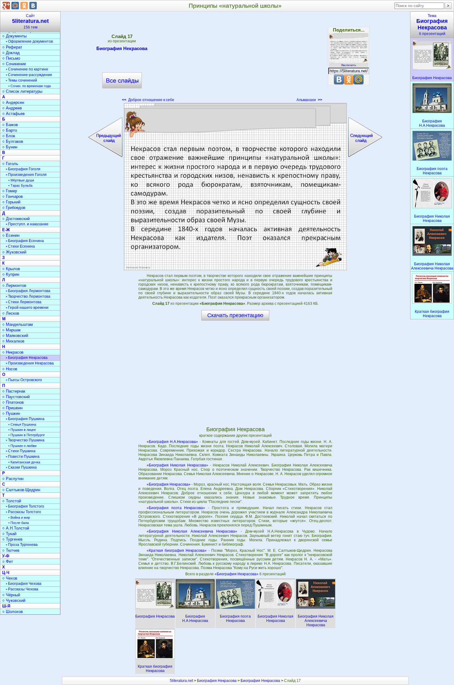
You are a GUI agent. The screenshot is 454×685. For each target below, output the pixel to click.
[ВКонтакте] (33, 5)
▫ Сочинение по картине (27, 69)
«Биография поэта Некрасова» (176, 508)
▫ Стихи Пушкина (21, 451)
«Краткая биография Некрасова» (177, 550)
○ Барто (9, 130)
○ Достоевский (16, 218)
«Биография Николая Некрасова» (177, 465)
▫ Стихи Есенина (20, 246)
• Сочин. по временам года (29, 86)
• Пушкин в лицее (22, 430)
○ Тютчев (10, 550)
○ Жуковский (14, 252)
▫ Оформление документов (29, 41)
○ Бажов (10, 124)
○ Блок (8, 136)
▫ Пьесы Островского (24, 380)
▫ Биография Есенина (25, 241)
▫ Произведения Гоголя (26, 174)
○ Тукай (9, 533)
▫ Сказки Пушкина (21, 467)
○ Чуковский (13, 600)
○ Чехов (9, 578)
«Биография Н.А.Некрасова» (172, 442)
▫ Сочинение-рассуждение (29, 75)
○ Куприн (10, 274)
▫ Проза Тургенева (22, 544)
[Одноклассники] (24, 5)
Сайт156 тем (30, 21)
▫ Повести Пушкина (23, 456)
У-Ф (5, 556)
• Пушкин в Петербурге (26, 435)
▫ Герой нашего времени (27, 307)
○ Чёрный (11, 595)
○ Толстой (11, 501)
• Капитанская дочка (24, 462)
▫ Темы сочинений (21, 80)
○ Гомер (9, 191)
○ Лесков (10, 313)
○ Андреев (12, 108)
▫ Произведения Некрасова (30, 363)
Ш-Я (6, 606)
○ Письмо (11, 58)
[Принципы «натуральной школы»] (235, 186)
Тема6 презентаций (432, 25)
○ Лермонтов (14, 285)
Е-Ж (6, 230)
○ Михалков (13, 341)
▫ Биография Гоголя (23, 169)
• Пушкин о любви (22, 446)
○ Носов (9, 369)
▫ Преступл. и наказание (27, 224)
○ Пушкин (11, 413)
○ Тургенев (12, 539)
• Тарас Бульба (20, 185)
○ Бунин (9, 147)
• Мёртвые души (21, 180)
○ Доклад (11, 52)
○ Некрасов (12, 352)
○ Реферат (12, 47)
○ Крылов (11, 268)
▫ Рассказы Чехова (22, 589)
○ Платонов (13, 402)
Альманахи (309, 100)
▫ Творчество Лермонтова (28, 296)
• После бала (18, 523)
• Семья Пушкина (22, 424)
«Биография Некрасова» (169, 484)
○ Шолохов (12, 611)
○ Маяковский (15, 335)
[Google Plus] (6, 5)
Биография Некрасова (121, 48)
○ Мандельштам (17, 324)
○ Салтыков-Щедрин (21, 489)
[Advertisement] (235, 58)
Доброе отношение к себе (148, 100)
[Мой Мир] (15, 5)
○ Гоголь (10, 163)
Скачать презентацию (235, 315)
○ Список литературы (22, 91)
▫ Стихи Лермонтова (23, 302)
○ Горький (11, 202)
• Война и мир (19, 517)
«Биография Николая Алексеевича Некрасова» (192, 531)
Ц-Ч (5, 572)
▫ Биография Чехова (23, 583)
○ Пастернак (13, 391)
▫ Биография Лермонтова (28, 291)
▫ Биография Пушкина (25, 419)
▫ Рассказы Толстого (23, 512)
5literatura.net (181, 681)
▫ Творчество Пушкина (25, 440)
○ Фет (7, 561)
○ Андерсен (13, 102)
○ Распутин (12, 478)
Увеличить (348, 65)
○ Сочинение (14, 64)
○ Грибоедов (13, 207)
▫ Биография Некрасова (27, 357)
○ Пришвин (12, 408)
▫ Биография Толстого (25, 506)
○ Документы (14, 36)
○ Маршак (11, 330)
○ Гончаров (12, 196)
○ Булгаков (12, 141)
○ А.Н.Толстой (15, 528)
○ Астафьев (13, 113)
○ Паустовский (16, 396)
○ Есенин (10, 235)
